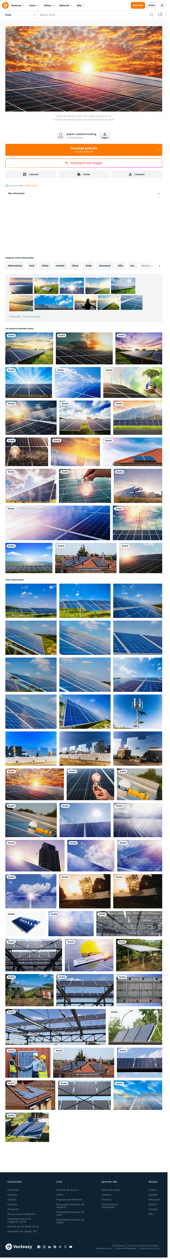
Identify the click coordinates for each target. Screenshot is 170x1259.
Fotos (32, 5)
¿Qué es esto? (31, 185)
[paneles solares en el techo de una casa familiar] (133, 451)
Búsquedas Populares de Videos (70, 1221)
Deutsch (153, 1204)
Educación (13, 1209)
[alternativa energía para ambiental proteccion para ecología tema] (138, 712)
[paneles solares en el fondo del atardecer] (75, 451)
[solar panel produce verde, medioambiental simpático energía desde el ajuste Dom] (85, 891)
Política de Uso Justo (149, 1248)
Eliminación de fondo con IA (23, 1226)
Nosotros (106, 1199)
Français (153, 1209)
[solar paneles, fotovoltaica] (71, 923)
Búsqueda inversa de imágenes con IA (19, 1220)
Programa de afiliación (69, 1199)
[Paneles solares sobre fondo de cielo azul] (139, 1095)
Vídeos (47, 5)
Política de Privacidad (125, 1248)
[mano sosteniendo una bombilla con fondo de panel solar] (90, 784)
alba (120, 265)
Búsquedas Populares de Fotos (70, 1213)
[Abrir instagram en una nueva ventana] (44, 1247)
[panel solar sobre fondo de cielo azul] (28, 382)
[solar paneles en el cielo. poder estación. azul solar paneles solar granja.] (31, 601)
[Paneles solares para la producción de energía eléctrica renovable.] (33, 955)
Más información (16, 193)
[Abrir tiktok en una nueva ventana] (60, 1247)
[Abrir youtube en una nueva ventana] (70, 1247)
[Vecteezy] (5, 5)
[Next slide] (157, 266)
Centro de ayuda (110, 1189)
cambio (60, 265)
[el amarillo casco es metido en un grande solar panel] (89, 955)
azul (31, 265)
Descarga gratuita (83, 149)
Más (79, 5)
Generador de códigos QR (21, 1231)
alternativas (15, 265)
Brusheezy (13, 1189)
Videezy (11, 1199)
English (153, 1189)
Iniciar (151, 5)
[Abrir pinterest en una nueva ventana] (54, 1247)
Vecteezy (12, 1194)
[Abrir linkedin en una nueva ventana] (49, 1247)
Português (154, 1199)
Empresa (12, 1204)
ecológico (147, 265)
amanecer (105, 265)
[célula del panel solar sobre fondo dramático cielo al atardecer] (29, 348)
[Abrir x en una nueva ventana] (65, 1247)
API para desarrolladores (21, 1214)
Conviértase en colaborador (109, 1206)
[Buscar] (151, 15)
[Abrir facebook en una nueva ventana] (39, 1247)
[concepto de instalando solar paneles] (140, 784)
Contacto (106, 1194)
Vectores (16, 5)
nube (89, 265)
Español (153, 1194)
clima (75, 265)
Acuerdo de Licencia (67, 1189)
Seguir (105, 137)
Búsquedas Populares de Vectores (70, 1206)
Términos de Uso (104, 1248)
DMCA (59, 1194)
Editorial (64, 5)
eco (132, 265)
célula (45, 265)
